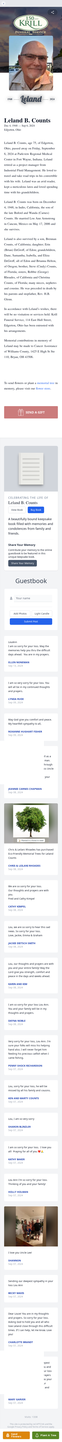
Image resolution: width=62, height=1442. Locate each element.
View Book (17, 509)
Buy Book (36, 509)
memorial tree (45, 383)
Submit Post (31, 621)
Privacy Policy (21, 1426)
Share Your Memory (22, 563)
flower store (43, 388)
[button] (31, 823)
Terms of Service (40, 1426)
